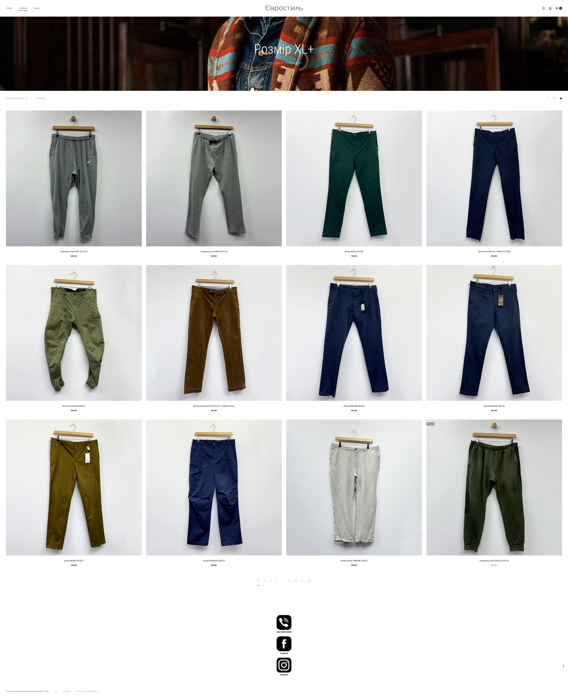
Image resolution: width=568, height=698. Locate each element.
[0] (556, 8)
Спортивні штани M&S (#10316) (214, 251)
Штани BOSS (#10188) (354, 251)
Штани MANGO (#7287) (74, 560)
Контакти (66, 691)
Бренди (9, 8)
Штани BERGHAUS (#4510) (214, 560)
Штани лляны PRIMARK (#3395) (354, 560)
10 (296, 581)
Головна (269, 63)
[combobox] (16, 98)
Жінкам (37, 8)
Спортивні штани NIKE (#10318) (73, 251)
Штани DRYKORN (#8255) (494, 406)
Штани (288, 63)
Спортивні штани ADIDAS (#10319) (494, 560)
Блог (56, 691)
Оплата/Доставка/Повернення (87, 691)
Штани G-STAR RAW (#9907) (73, 406)
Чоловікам (22, 8)
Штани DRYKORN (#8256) (354, 406)
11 (302, 581)
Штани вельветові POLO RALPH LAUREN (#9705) (213, 406)
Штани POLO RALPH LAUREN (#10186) (494, 251)
